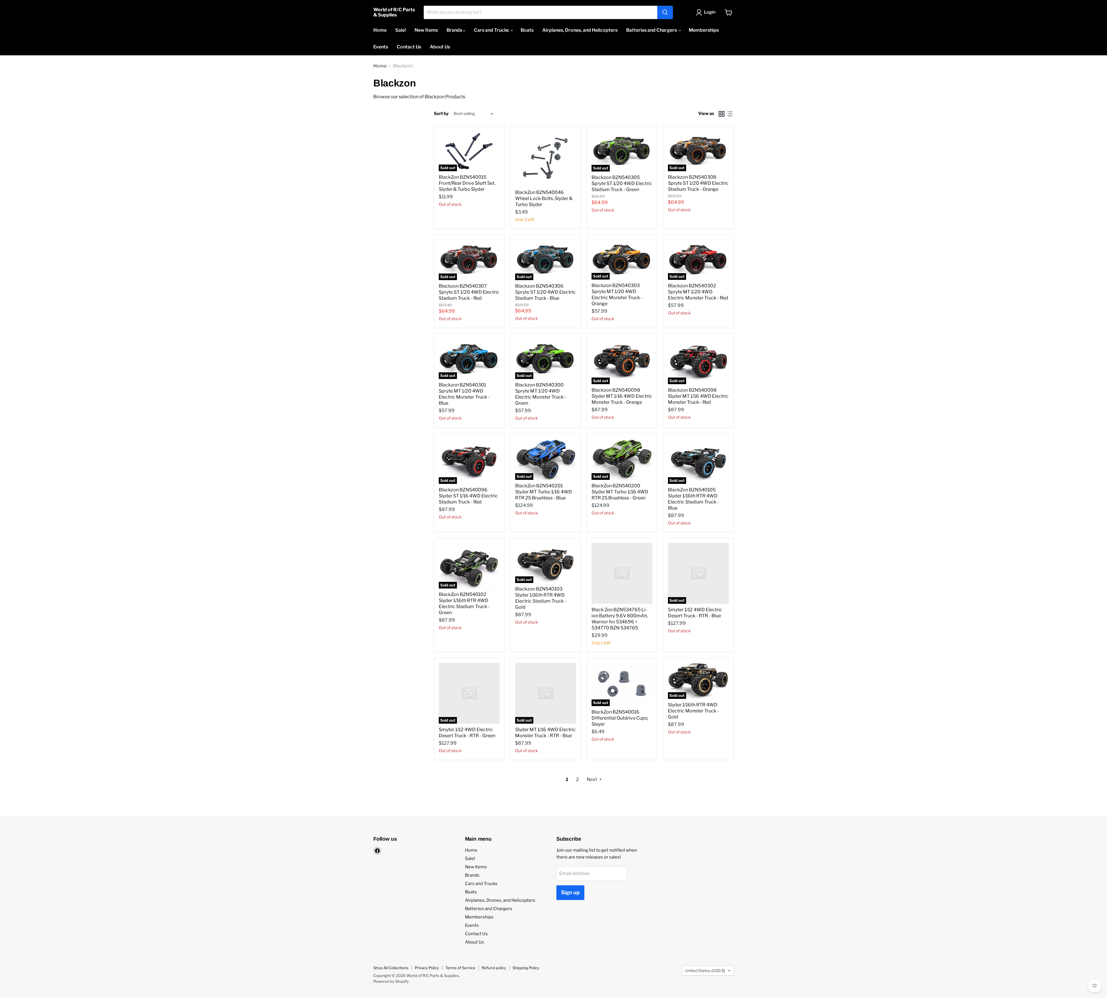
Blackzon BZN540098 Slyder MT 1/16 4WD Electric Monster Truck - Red (698, 396)
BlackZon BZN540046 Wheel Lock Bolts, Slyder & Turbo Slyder (544, 198)
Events (380, 47)
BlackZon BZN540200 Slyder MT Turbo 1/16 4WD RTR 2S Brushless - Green (620, 492)
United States (705, 970)
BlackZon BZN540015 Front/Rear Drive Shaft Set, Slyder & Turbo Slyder (467, 183)
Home (380, 30)
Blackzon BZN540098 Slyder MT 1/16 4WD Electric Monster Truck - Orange (622, 396)
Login (710, 12)
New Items (426, 30)
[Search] (665, 12)
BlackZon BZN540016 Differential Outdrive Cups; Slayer (620, 718)
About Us (440, 47)
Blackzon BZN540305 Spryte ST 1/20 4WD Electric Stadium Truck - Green (622, 183)
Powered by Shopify (391, 981)
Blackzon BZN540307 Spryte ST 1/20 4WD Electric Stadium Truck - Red (469, 292)
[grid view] (722, 114)
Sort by (441, 113)
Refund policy (494, 967)
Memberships (704, 30)
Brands (455, 30)
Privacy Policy (427, 967)
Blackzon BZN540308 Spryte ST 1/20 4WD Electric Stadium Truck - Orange (698, 183)
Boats (527, 30)
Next (592, 779)
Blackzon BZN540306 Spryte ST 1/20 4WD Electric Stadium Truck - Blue (545, 292)
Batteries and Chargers (652, 30)
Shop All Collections (390, 967)
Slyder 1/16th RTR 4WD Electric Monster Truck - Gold (693, 711)
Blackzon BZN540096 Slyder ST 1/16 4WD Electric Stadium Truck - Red (468, 496)
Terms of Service (460, 967)
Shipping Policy (526, 967)
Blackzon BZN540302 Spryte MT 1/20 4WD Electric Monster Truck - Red (698, 292)
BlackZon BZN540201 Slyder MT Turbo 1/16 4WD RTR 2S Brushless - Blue (543, 492)
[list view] (730, 114)
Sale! (400, 30)
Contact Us (409, 47)
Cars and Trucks (492, 30)
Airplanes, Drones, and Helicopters (579, 30)
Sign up (570, 892)
